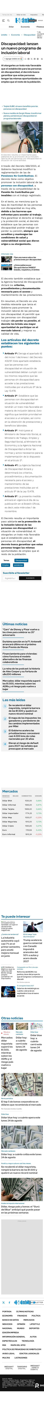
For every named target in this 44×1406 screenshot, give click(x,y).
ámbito (4, 35)
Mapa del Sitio (18, 1345)
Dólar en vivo (21, 15)
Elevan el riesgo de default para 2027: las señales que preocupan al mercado (23, 746)
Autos (33, 1337)
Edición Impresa (10, 1332)
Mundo (20, 1328)
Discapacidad (29, 35)
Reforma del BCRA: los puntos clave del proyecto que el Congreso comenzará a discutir (30, 975)
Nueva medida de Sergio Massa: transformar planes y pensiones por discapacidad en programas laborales (22, 116)
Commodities (27, 796)
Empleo (5, 565)
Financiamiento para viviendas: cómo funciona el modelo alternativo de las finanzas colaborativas (20, 658)
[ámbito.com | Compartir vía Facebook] (28, 59)
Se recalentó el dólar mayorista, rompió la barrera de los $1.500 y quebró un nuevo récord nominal (24, 709)
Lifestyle (35, 1324)
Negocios (7, 1324)
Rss (4, 1345)
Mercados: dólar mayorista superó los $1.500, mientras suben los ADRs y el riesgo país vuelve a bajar (21, 685)
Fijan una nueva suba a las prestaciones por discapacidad (27, 258)
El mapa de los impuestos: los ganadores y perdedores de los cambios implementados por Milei (25, 722)
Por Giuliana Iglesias (23, 982)
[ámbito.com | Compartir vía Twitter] (32, 59)
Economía (25, 27)
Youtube (28, 1302)
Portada (6, 1311)
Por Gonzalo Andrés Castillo (11, 1109)
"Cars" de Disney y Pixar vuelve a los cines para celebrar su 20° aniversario (21, 632)
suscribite (32, 20)
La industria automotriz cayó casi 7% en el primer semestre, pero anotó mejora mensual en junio (10, 946)
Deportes (34, 1328)
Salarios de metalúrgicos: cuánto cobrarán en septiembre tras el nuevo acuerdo (28, 992)
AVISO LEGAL (8, 1353)
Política (36, 1316)
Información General (13, 1337)
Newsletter (36, 1302)
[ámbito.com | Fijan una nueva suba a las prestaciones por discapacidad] (6, 259)
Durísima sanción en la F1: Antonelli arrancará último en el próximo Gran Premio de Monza (22, 644)
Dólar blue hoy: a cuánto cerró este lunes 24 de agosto (36, 1043)
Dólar (11, 27)
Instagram (15, 1302)
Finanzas (22, 1316)
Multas (6, 1358)
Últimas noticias (25, 1311)
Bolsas (15, 796)
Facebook (9, 1302)
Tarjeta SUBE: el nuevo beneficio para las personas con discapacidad (21, 107)
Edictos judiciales (29, 1353)
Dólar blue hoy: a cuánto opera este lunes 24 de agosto (20, 1119)
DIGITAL (9, 1368)
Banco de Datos (10, 1320)
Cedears (38, 796)
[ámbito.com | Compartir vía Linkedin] (35, 59)
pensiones (18, 565)
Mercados (28, 1320)
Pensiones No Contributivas (17, 175)
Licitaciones (21, 1358)
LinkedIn (21, 1302)
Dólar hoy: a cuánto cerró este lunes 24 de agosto (21, 1043)
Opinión (21, 1324)
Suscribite (30, 578)
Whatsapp (34, 1302)
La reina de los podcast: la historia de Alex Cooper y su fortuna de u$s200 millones (21, 671)
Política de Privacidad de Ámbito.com (21, 1349)
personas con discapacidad (17, 185)
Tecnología (28, 1341)
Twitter (3, 1302)
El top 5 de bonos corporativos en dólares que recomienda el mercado (21, 1103)
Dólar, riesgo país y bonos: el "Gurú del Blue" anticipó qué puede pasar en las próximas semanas (20, 1209)
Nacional (7, 1328)
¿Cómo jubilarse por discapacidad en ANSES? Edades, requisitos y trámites (27, 267)
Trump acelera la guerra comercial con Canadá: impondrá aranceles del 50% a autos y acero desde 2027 (32, 951)
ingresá (40, 20)
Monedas (6, 796)
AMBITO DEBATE (35, 1368)
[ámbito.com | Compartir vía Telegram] (38, 59)
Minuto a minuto (7, 1033)
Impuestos (33, 15)
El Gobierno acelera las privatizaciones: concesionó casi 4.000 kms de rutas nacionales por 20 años (24, 734)
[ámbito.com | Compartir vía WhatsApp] (25, 59)
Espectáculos (9, 1341)
